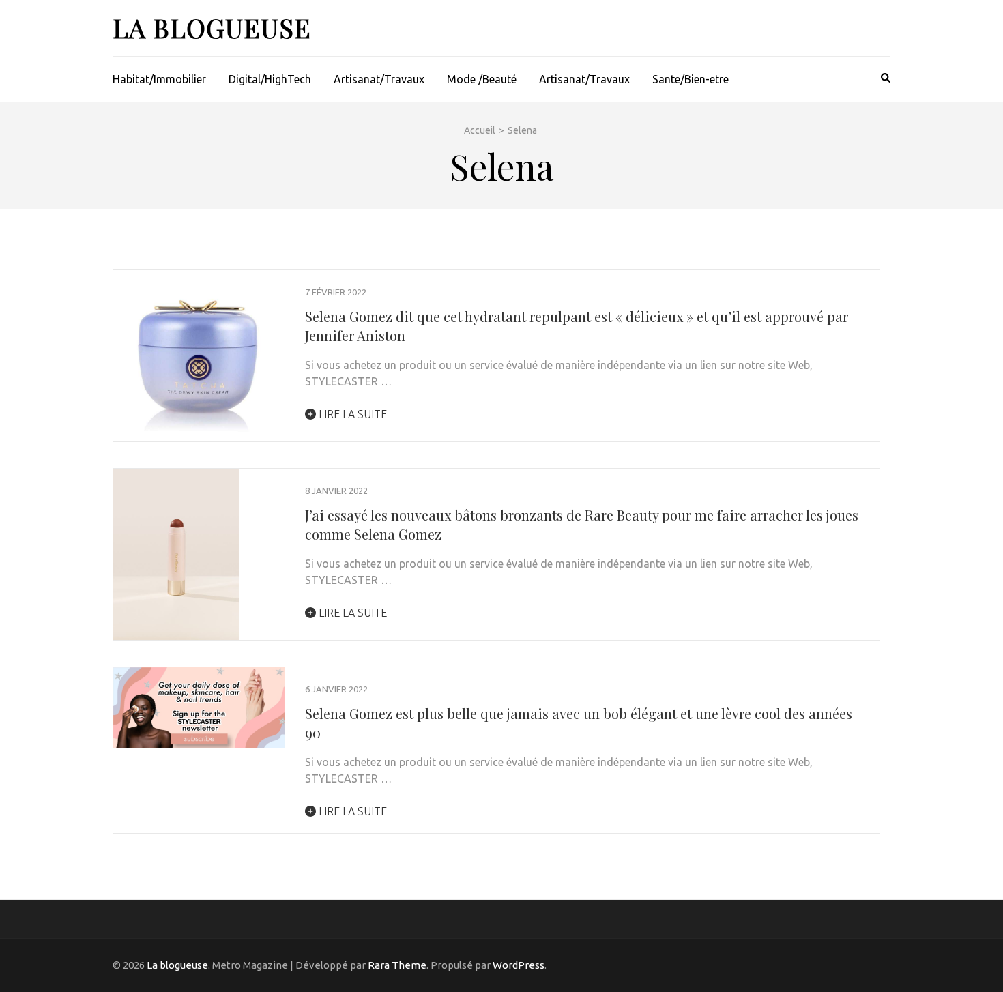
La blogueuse (212, 27)
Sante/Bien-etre (690, 79)
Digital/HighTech (270, 79)
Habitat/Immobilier (159, 79)
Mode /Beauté (482, 79)
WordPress (518, 965)
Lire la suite (351, 414)
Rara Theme (397, 965)
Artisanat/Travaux (379, 79)
